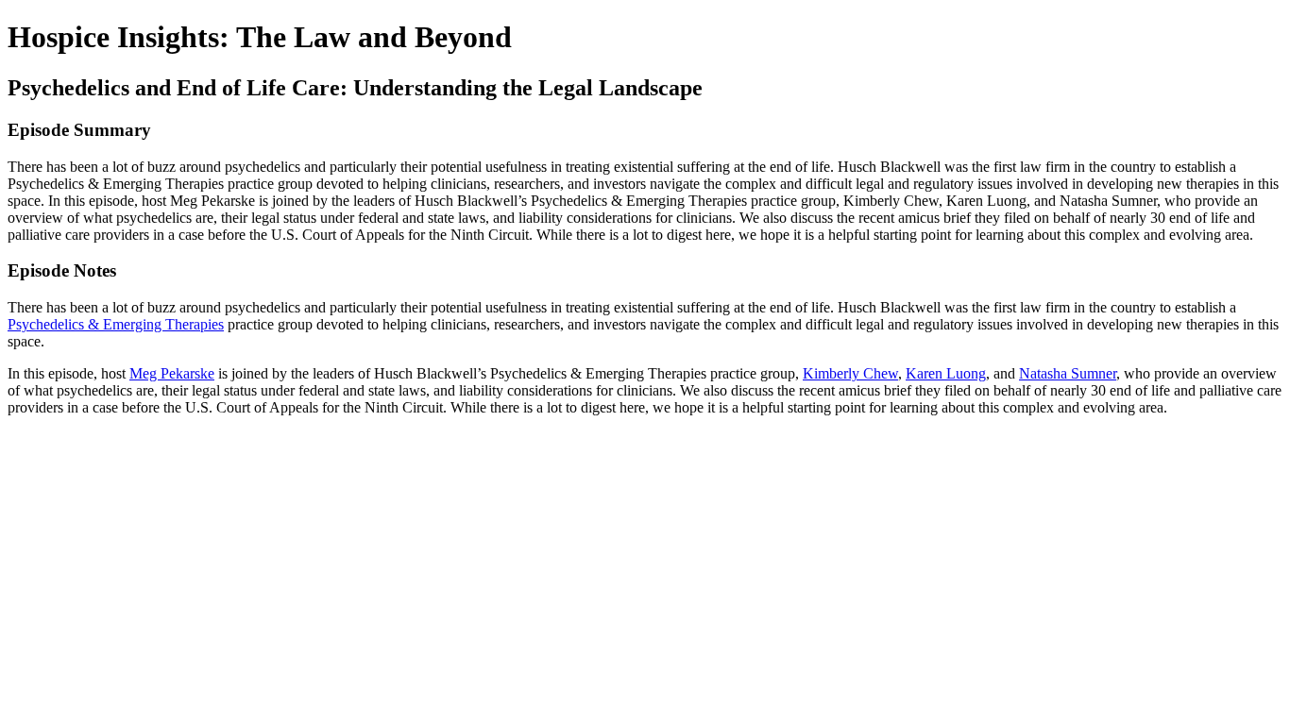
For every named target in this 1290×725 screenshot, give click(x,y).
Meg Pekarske (171, 373)
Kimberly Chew (850, 373)
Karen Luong (946, 373)
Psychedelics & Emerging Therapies (116, 324)
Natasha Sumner (1067, 373)
